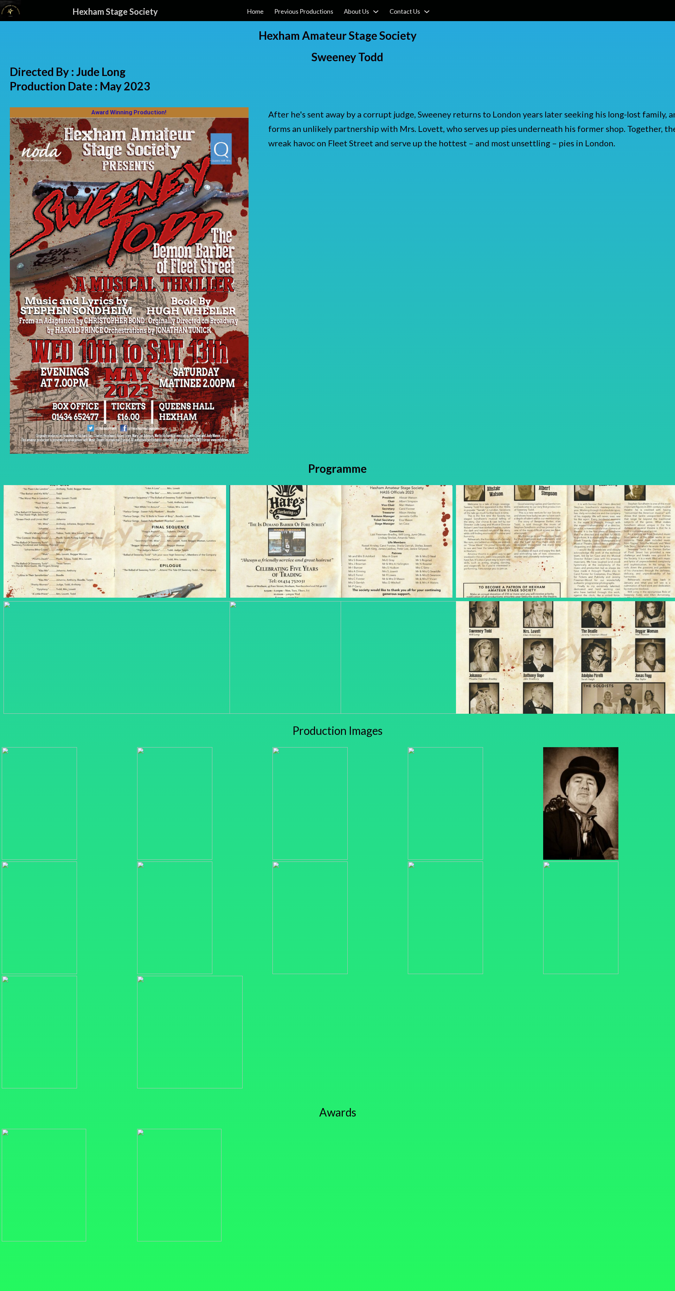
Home (255, 11)
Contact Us (405, 11)
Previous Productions (303, 11)
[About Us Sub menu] (376, 11)
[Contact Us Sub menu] (427, 11)
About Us (356, 11)
